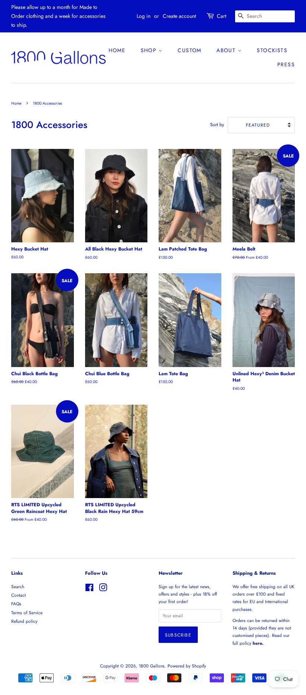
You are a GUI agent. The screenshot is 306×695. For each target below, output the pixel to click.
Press (286, 64)
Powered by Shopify (187, 666)
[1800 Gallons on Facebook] (89, 589)
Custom (189, 50)
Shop (150, 50)
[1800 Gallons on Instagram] (103, 589)
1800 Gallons (152, 666)
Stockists (272, 50)
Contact (18, 595)
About (226, 50)
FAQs (16, 603)
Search (17, 586)
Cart (221, 16)
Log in (143, 16)
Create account (179, 16)
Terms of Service (27, 612)
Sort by (217, 124)
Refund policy (24, 621)
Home (117, 50)
